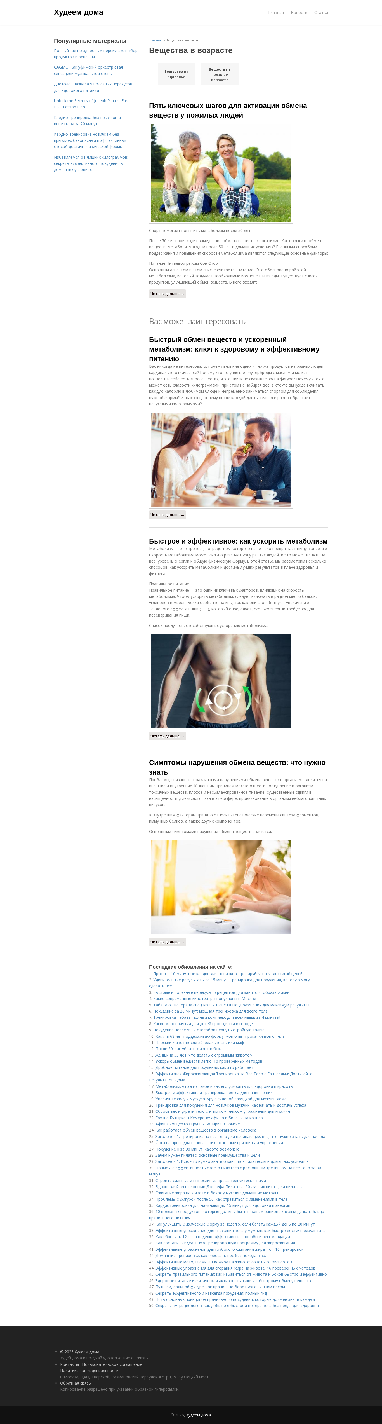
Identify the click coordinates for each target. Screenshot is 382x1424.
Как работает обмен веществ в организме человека (205, 1130)
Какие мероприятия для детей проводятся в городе (203, 1023)
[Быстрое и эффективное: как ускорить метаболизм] (238, 681)
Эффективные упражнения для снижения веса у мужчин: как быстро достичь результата (240, 1230)
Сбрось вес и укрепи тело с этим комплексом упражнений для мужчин (222, 1111)
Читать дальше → (167, 293)
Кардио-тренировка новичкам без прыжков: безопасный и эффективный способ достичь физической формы (90, 140)
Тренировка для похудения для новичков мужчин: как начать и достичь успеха (230, 1105)
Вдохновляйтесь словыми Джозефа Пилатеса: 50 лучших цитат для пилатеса (229, 1186)
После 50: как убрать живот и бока (189, 1048)
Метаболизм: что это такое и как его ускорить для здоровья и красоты (224, 1086)
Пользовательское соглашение (112, 1364)
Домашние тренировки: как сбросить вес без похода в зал (211, 1255)
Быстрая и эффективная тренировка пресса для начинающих (213, 1092)
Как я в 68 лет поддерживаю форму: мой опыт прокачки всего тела (220, 1036)
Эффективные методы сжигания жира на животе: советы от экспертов (223, 1261)
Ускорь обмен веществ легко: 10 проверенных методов (208, 1061)
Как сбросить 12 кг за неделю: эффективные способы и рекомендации (222, 1236)
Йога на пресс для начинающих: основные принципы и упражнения (219, 1142)
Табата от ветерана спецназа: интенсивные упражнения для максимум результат (231, 1005)
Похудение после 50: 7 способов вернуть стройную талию (209, 1029)
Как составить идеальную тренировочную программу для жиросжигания (225, 1242)
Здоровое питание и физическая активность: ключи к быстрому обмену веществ (233, 1280)
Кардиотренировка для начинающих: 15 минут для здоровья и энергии (222, 1205)
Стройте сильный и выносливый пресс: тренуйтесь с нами (210, 1180)
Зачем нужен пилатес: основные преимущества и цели (207, 1155)
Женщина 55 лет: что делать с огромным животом (204, 1055)
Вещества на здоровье (176, 74)
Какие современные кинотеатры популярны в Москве (204, 998)
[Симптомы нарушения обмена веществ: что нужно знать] (238, 887)
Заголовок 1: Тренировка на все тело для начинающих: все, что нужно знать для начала (240, 1136)
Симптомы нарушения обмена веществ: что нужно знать (237, 767)
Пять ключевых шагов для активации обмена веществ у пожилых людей (228, 110)
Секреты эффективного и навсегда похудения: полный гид (211, 1293)
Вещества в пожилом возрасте (220, 74)
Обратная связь (75, 1383)
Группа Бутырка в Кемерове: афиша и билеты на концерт (210, 1117)
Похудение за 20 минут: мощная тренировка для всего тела (210, 1011)
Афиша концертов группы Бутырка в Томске (197, 1123)
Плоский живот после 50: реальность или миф (199, 1042)
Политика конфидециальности (89, 1370)
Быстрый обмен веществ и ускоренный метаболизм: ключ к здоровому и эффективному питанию (234, 349)
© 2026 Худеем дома (79, 1351)
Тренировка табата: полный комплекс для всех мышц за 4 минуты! (216, 1017)
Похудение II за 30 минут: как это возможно (197, 1149)
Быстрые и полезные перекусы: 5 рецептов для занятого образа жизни (221, 992)
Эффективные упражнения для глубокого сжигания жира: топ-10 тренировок (229, 1249)
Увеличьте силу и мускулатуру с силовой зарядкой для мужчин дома (221, 1098)
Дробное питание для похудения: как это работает (204, 1067)
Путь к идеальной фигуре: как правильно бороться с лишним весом (220, 1286)
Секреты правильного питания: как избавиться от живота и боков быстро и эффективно (241, 1274)
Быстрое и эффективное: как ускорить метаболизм (238, 541)
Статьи (321, 12)
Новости (299, 12)
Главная (276, 12)
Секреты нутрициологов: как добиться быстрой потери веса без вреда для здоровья (237, 1305)
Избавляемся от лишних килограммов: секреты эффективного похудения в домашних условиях (91, 163)
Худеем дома (78, 11)
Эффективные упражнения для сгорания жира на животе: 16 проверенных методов (235, 1268)
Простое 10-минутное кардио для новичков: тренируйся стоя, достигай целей (228, 973)
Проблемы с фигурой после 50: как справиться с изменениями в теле (221, 1199)
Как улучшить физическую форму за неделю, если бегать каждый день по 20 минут (235, 1224)
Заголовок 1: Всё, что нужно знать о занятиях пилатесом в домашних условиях (231, 1161)
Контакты (69, 1364)
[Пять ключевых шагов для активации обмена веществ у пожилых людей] (238, 173)
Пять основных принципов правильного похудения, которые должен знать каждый (235, 1299)
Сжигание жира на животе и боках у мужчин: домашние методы (216, 1192)
